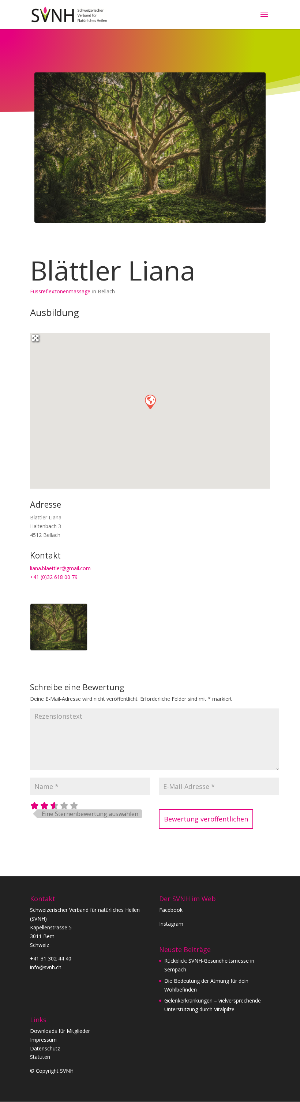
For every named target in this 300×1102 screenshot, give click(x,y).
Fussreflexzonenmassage (60, 291)
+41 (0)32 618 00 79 (54, 576)
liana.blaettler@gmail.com (60, 568)
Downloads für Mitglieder (60, 1030)
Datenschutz (45, 1048)
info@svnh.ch (45, 967)
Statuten (40, 1056)
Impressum (43, 1039)
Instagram (171, 923)
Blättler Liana (112, 270)
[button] (150, 402)
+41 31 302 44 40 (50, 958)
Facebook (171, 909)
